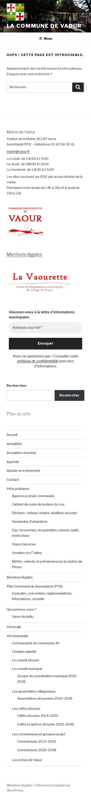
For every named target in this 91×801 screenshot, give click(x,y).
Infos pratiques (18, 489)
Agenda (13, 462)
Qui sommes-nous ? (21, 609)
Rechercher (17, 386)
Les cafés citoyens (26, 709)
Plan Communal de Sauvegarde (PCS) (35, 586)
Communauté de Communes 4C (36, 643)
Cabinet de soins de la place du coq (38, 504)
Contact (13, 480)
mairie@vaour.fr (18, 152)
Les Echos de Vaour (27, 760)
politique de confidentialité (37, 361)
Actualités (14, 444)
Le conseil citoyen (25, 660)
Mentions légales (20, 577)
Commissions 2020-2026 (36, 750)
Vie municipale (17, 636)
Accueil (12, 435)
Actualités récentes (21, 453)
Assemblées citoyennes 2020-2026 (44, 699)
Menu (48, 38)
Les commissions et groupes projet (38, 734)
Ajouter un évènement (23, 471)
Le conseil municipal (27, 669)
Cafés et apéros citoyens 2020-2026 (45, 724)
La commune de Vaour (44, 26)
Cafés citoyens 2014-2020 (37, 716)
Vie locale (14, 627)
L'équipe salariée (24, 652)
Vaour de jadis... (23, 617)
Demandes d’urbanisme (29, 522)
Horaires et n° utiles (27, 553)
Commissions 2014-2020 (36, 741)
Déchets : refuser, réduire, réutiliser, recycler (44, 513)
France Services (24, 544)
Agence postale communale (33, 496)
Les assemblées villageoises (33, 691)
